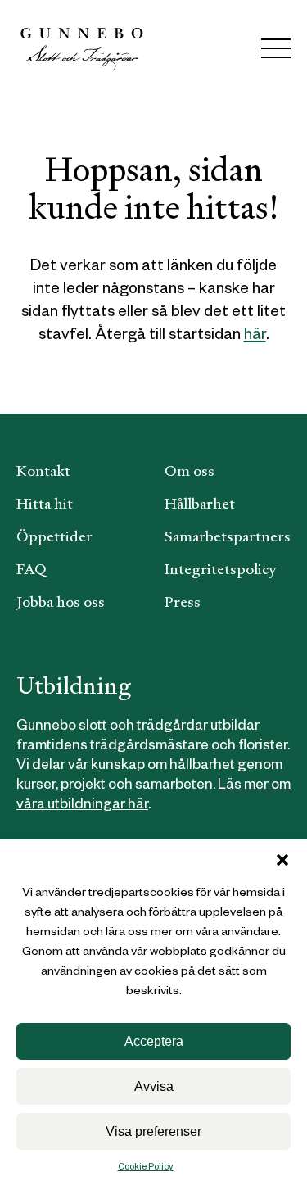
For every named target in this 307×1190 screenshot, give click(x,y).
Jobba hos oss (60, 601)
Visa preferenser (153, 1131)
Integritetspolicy (220, 568)
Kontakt (43, 470)
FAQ (31, 568)
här (255, 337)
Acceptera (153, 1041)
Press (183, 601)
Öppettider (54, 536)
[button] (282, 860)
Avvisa (154, 1086)
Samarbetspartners (228, 536)
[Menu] (276, 48)
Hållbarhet (200, 503)
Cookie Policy (146, 1168)
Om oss (189, 470)
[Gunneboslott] (81, 48)
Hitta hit (44, 503)
